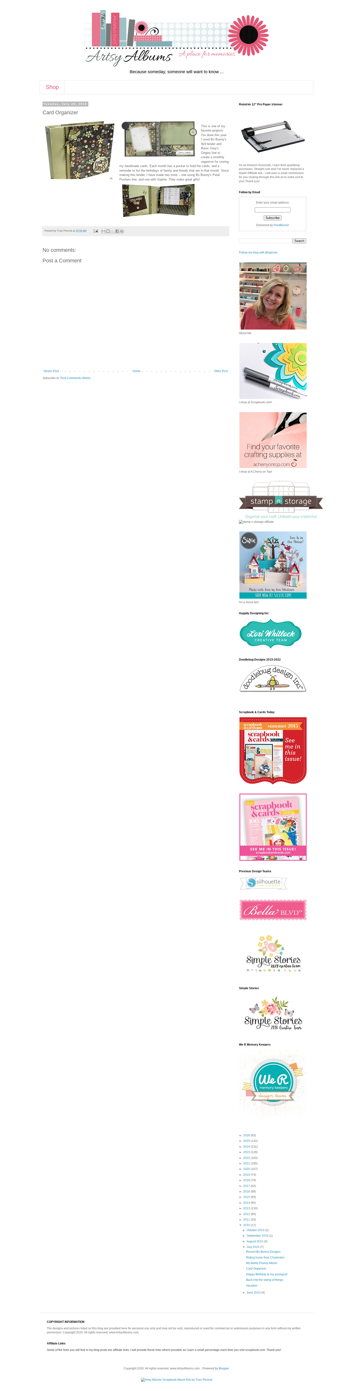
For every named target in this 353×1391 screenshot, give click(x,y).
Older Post (221, 371)
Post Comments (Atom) (75, 378)
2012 (247, 1214)
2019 (247, 1174)
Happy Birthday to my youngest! (266, 1274)
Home (136, 371)
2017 (247, 1186)
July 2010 (253, 1247)
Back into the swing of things (264, 1280)
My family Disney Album (261, 1263)
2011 (247, 1219)
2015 (247, 1197)
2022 (247, 1158)
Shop (52, 87)
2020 (247, 1169)
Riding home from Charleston (265, 1257)
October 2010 (256, 1230)
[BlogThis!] (108, 231)
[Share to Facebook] (117, 231)
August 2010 (255, 1241)
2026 (247, 1135)
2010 (247, 1225)
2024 (247, 1146)
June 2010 (254, 1292)
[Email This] (103, 231)
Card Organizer (256, 1268)
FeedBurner (281, 225)
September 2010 (258, 1235)
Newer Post (51, 371)
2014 (247, 1202)
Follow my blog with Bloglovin (258, 252)
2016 (247, 1191)
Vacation (251, 1285)
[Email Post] (95, 230)
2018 (247, 1180)
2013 (247, 1208)
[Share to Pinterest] (121, 231)
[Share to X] (112, 231)
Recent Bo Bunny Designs (263, 1251)
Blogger (224, 1368)
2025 (247, 1141)
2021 (247, 1163)
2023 (247, 1152)
